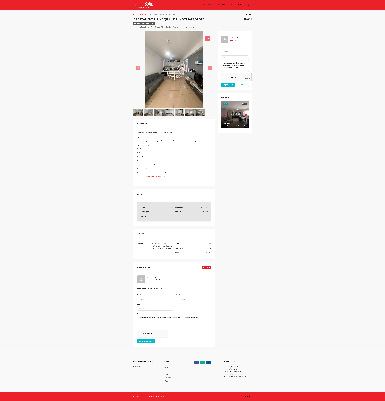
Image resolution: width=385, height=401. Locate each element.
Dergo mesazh (227, 85)
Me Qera (137, 23)
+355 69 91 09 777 (158, 177)
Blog (233, 5)
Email (139, 304)
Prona (210, 5)
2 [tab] (233, 130)
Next (246, 115)
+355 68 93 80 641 (144, 177)
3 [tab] (236, 130)
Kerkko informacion (146, 341)
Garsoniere (168, 377)
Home (203, 5)
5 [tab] (242, 130)
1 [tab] (230, 130)
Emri (139, 295)
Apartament (169, 367)
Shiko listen (206, 267)
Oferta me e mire (148, 23)
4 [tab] (239, 130)
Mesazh (140, 313)
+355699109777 (154, 280)
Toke (166, 381)
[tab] (207, 38)
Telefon (179, 295)
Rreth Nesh (222, 5)
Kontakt (240, 5)
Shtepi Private (169, 371)
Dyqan (167, 374)
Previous (224, 115)
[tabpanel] (235, 114)
